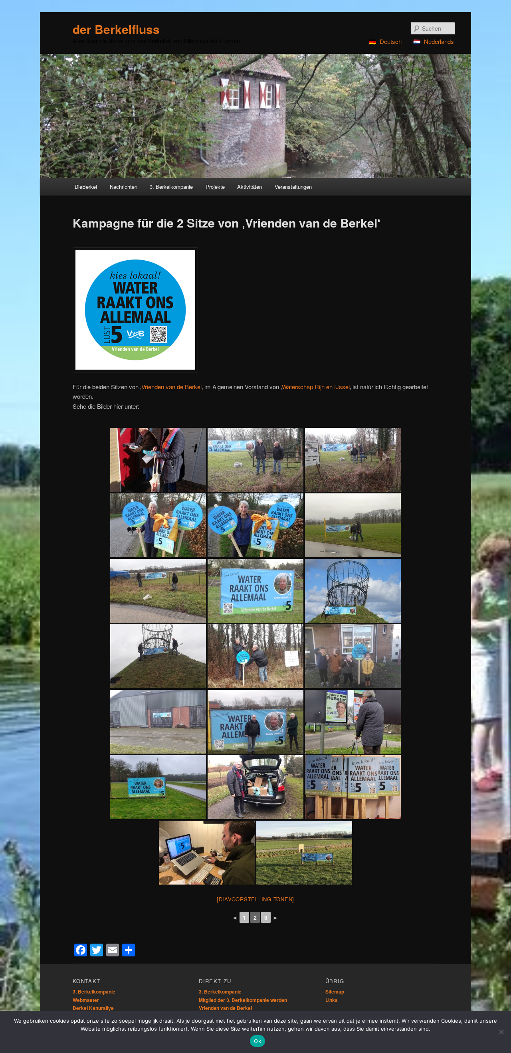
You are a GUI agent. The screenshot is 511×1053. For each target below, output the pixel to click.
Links (331, 1000)
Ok (257, 1041)
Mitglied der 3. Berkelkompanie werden (243, 1000)
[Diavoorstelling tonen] (255, 899)
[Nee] (501, 1032)
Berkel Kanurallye (93, 1007)
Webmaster (86, 1000)
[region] (255, 116)
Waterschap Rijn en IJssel (316, 386)
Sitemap (334, 991)
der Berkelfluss (116, 29)
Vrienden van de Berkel (171, 386)
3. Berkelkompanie (94, 991)
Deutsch (391, 41)
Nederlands (439, 41)
